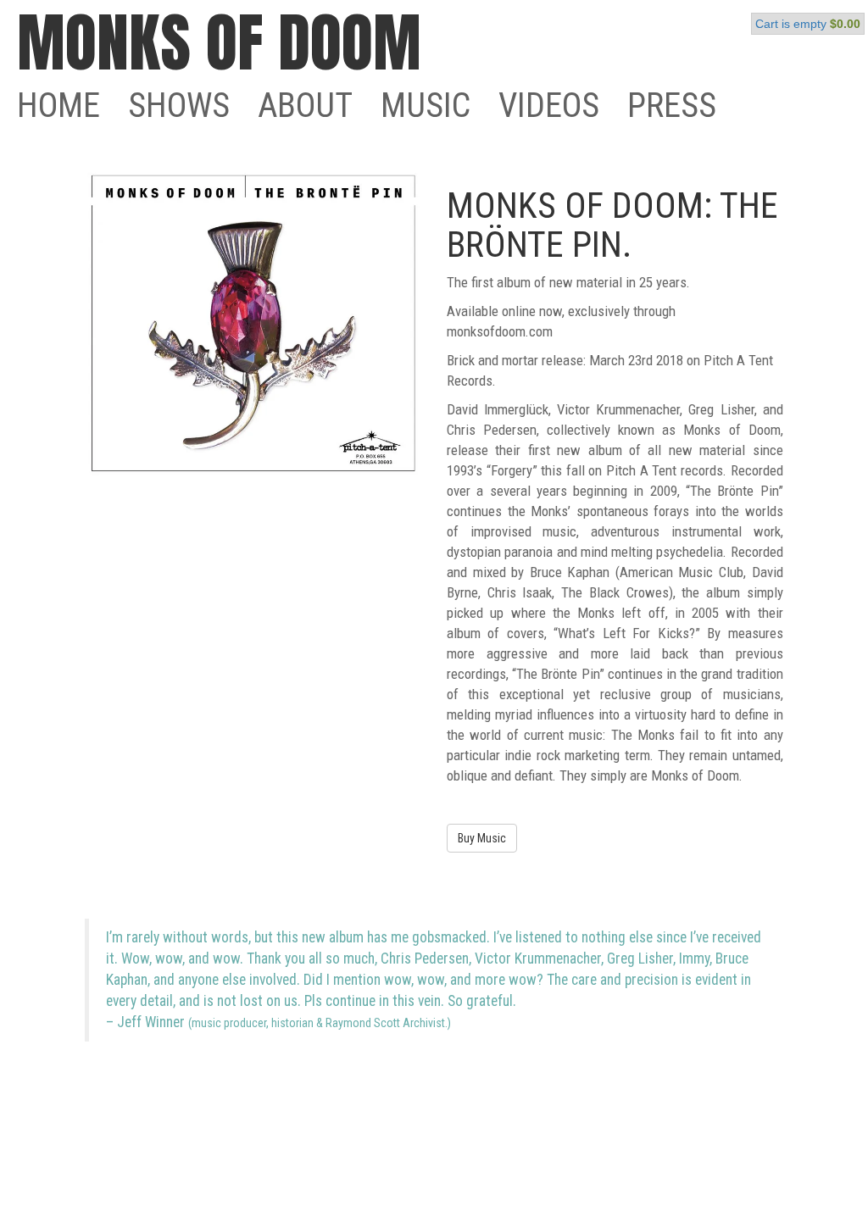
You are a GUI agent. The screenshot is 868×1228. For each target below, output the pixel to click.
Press (671, 105)
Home (58, 105)
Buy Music (482, 838)
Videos (548, 105)
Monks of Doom (219, 42)
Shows (179, 105)
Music (425, 105)
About (305, 105)
